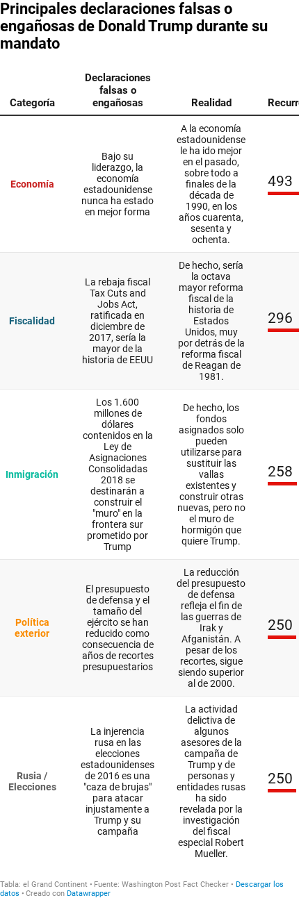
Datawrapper (89, 893)
